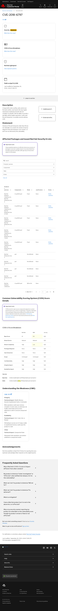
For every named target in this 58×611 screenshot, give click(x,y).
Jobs (21, 589)
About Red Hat (5, 589)
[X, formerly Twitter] (55, 548)
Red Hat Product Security (33, 534)
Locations (4, 591)
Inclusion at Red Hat (6, 593)
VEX (3, 19)
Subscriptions (5, 1)
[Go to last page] (53, 291)
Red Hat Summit (40, 593)
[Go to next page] (50, 291)
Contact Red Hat (23, 591)
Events (38, 589)
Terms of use (22, 601)
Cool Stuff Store (23, 593)
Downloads (13, 1)
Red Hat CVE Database (7, 10)
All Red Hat (49, 6)
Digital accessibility (6, 603)
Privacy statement (6, 601)
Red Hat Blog (39, 591)
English (44, 6)
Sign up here (25, 526)
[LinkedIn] (44, 548)
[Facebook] (51, 548)
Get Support (30, 1)
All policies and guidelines (42, 601)
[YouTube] (47, 548)
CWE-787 (7, 394)
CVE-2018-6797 (19, 10)
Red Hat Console (22, 1)
